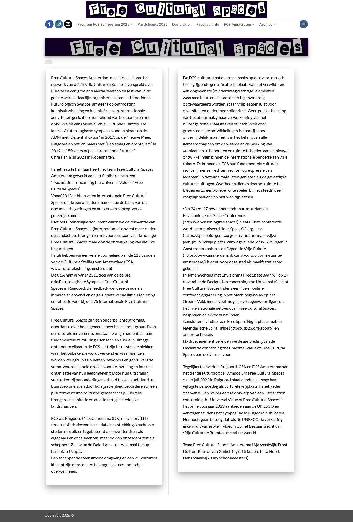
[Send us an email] (68, 24)
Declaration (182, 24)
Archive (265, 24)
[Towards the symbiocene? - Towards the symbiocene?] (176, 9)
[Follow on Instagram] (59, 24)
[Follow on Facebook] (49, 24)
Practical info (207, 24)
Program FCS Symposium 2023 (103, 24)
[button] (304, 24)
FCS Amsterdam (237, 24)
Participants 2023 (152, 24)
